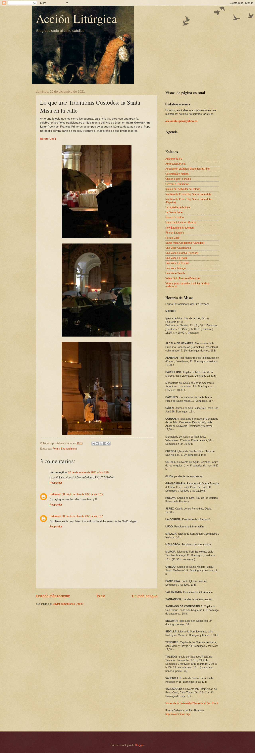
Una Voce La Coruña (177, 263)
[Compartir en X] (101, 444)
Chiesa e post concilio (178, 178)
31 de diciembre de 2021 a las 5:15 (82, 494)
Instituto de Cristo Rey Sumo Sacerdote (188, 194)
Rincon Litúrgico (174, 232)
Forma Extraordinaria (65, 448)
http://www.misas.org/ (177, 714)
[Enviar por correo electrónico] (93, 444)
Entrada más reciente (53, 596)
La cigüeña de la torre (177, 207)
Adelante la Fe (173, 158)
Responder (56, 482)
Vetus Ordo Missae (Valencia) (182, 278)
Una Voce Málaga (175, 268)
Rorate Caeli (48, 138)
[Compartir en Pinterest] (109, 444)
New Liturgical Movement (179, 227)
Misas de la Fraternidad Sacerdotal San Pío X (191, 703)
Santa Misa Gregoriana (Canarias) (184, 242)
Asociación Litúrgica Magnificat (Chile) (187, 168)
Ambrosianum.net (175, 163)
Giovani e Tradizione (177, 184)
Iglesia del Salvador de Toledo (182, 189)
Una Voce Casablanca (178, 247)
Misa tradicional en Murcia (180, 222)
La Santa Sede (173, 212)
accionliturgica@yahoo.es (181, 121)
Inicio (101, 596)
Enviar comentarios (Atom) (68, 603)
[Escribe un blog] (97, 444)
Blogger (139, 745)
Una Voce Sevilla (175, 273)
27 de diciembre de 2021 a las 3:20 (88, 472)
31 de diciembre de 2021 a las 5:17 (82, 516)
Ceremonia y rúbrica (176, 173)
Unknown (55, 494)
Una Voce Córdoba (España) (181, 252)
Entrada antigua (144, 596)
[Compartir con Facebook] (105, 444)
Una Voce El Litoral (176, 257)
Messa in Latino (174, 217)
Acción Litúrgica (76, 18)
